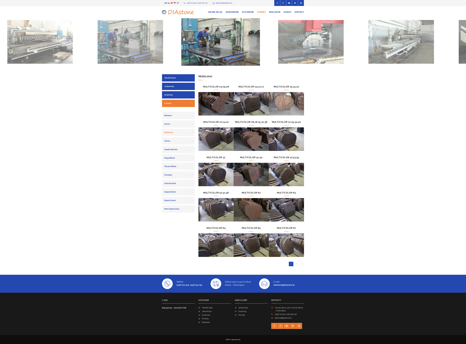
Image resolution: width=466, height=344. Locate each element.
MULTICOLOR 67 (286, 228)
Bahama (168, 115)
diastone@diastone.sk (224, 3)
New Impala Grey (171, 209)
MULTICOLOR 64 (216, 228)
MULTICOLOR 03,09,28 (216, 86)
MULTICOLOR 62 (251, 192)
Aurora (167, 124)
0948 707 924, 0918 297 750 (197, 3)
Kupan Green (170, 200)
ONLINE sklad (215, 12)
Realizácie (274, 12)
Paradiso (168, 175)
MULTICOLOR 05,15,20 (286, 86)
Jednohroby (232, 12)
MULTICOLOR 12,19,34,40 (286, 122)
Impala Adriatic (171, 149)
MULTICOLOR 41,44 (251, 157)
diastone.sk (236, 339)
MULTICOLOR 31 (216, 157)
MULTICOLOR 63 (286, 192)
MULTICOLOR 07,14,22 (216, 122)
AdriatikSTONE (180, 308)
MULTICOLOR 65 (251, 228)
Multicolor (168, 132)
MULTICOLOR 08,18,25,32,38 (251, 122)
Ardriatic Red (170, 183)
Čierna (167, 141)
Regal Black (169, 158)
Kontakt (299, 12)
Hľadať (287, 12)
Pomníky (261, 12)
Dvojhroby (248, 12)
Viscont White (170, 166)
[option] (52, 42)
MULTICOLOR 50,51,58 (216, 192)
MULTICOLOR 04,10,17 (251, 86)
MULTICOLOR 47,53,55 (286, 157)
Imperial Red (170, 192)
